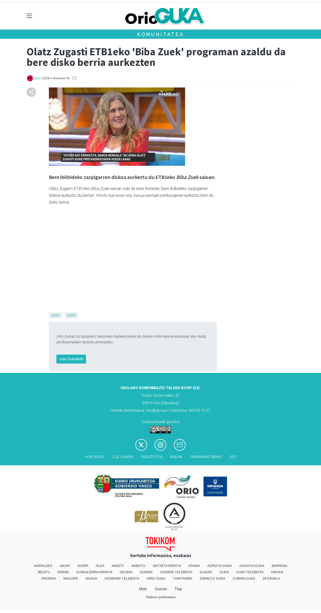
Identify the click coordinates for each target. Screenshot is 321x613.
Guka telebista (249, 572)
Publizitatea (151, 457)
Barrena (279, 566)
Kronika (48, 578)
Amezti (118, 566)
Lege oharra (122, 457)
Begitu (44, 572)
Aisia (55, 315)
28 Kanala (271, 578)
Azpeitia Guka (219, 566)
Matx (143, 589)
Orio (71, 315)
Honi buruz (94, 457)
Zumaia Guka (244, 578)
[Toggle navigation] (29, 16)
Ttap (178, 589)
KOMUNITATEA (160, 34)
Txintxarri (182, 578)
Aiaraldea (43, 566)
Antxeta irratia (167, 566)
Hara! (37, 78)
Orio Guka (156, 578)
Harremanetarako (206, 457)
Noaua (91, 578)
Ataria (194, 566)
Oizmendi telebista (122, 578)
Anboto (138, 566)
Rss (233, 457)
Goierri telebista (176, 572)
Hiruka (277, 572)
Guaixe (206, 572)
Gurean (161, 589)
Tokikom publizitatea (160, 597)
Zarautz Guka (212, 578)
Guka (224, 572)
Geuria (126, 572)
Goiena (146, 572)
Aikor (65, 566)
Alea (100, 566)
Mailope (70, 578)
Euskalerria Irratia (94, 572)
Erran (63, 572)
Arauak (176, 457)
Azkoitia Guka (251, 566)
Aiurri (82, 566)
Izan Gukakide (71, 359)
